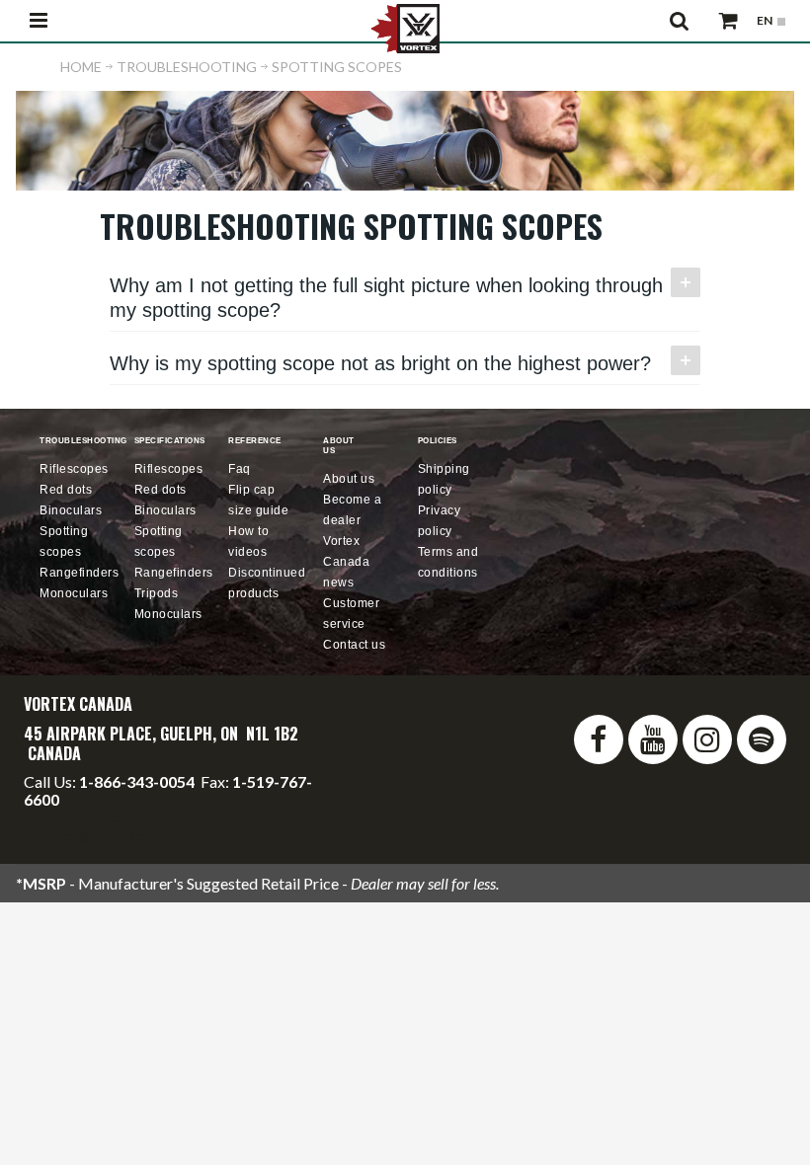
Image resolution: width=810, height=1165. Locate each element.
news (346, 561)
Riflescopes (74, 469)
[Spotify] (761, 739)
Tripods (156, 593)
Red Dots (66, 490)
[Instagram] (707, 739)
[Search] (680, 20)
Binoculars (71, 510)
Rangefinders (79, 573)
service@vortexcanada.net (119, 834)
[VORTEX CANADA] (405, 26)
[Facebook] (598, 739)
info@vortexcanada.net (103, 817)
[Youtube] (653, 739)
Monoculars (74, 593)
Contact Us (354, 645)
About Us (348, 479)
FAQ (239, 469)
